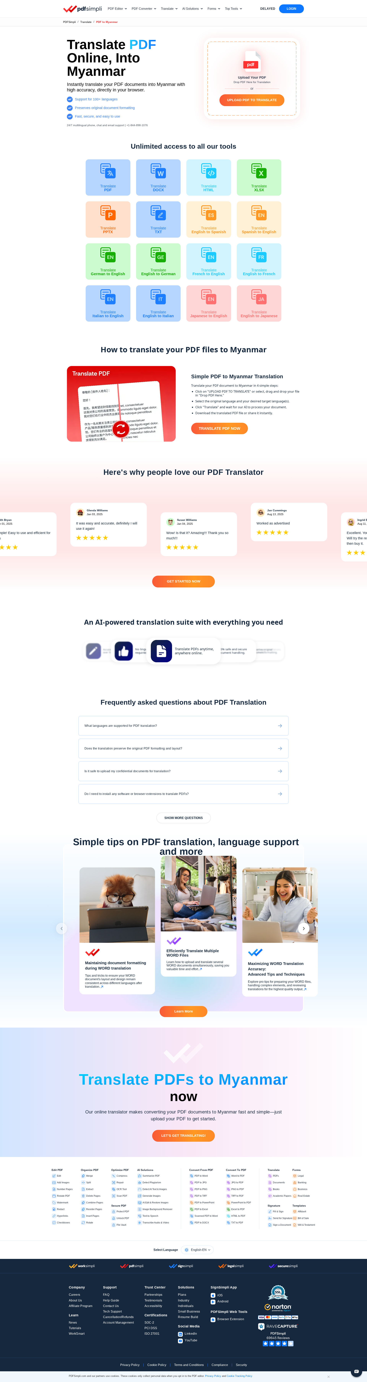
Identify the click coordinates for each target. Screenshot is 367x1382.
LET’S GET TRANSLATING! (183, 1136)
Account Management (118, 1322)
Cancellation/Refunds (118, 1317)
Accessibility (153, 1306)
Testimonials (153, 1300)
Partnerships (153, 1294)
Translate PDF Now (219, 428)
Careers (74, 1294)
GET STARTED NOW (183, 581)
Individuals (185, 1306)
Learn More (183, 1011)
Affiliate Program (80, 1306)
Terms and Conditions (189, 1365)
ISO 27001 (152, 1333)
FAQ (106, 1294)
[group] (183, 651)
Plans (182, 1294)
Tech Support (112, 1311)
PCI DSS (151, 1328)
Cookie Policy (156, 1365)
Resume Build (188, 1317)
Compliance (220, 1365)
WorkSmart (76, 1333)
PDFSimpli (69, 22)
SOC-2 (149, 1322)
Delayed (267, 8)
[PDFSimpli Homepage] (82, 9)
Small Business (189, 1311)
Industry (183, 1300)
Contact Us (111, 1306)
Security (241, 1365)
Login (291, 8)
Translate (86, 22)
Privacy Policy (130, 1365)
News (73, 1322)
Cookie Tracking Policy (239, 1376)
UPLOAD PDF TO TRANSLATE (252, 100)
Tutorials (75, 1328)
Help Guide (111, 1300)
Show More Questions (183, 818)
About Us (75, 1300)
